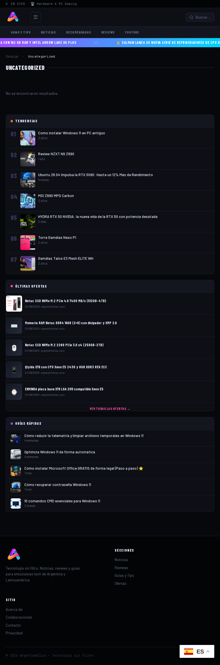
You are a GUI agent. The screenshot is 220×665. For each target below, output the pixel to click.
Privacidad (14, 633)
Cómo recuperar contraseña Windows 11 (57, 484)
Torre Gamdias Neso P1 (57, 237)
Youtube (132, 32)
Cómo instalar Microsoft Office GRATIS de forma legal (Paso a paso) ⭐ (83, 468)
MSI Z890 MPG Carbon (56, 195)
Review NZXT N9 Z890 (56, 154)
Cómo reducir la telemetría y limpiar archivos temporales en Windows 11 (84, 435)
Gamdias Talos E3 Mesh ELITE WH (65, 258)
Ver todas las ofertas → (110, 408)
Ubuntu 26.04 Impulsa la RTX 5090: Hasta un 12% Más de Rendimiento (95, 174)
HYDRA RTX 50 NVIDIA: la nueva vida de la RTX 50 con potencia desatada (98, 216)
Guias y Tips (21, 32)
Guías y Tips (124, 575)
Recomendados (78, 32)
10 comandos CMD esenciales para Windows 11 (62, 501)
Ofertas (120, 583)
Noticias (48, 32)
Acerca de (14, 609)
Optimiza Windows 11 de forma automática (59, 452)
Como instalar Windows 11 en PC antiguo (71, 133)
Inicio (12, 56)
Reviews (108, 32)
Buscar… (203, 17)
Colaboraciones (19, 617)
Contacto (13, 625)
